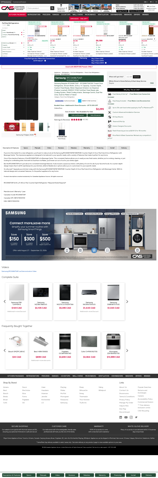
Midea (62, 390)
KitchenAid (45, 400)
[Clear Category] (22, 35)
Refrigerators (34, 15)
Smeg (81, 393)
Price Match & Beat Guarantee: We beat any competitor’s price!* (129, 136)
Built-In (4, 36)
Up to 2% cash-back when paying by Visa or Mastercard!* (133, 108)
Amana (5, 387)
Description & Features (11, 148)
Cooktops (65, 15)
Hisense (44, 393)
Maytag (63, 387)
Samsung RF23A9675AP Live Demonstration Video (19, 271)
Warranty (87, 148)
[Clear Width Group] (22, 43)
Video (49, 148)
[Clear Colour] (22, 33)
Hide (8, 25)
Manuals (37, 148)
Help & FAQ (123, 406)
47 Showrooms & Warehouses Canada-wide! (61, 9)
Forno (24, 397)
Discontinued (124, 412)
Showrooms (124, 393)
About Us (123, 387)
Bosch (5, 393)
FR (156, 2)
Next (48, 127)
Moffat (63, 393)
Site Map (122, 409)
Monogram (64, 397)
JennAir (44, 397)
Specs (26, 148)
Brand (4, 30)
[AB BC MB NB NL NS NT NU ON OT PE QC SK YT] (146, 2)
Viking (101, 387)
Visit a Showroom (96, 115)
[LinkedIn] (120, 418)
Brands (145, 15)
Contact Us (123, 390)
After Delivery (120, 8)
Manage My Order (122, 11)
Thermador (83, 397)
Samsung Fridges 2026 (25, 135)
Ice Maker (5, 53)
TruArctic (83, 403)
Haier (43, 387)
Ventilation (103, 15)
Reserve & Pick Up (119, 121)
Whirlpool (102, 390)
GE (23, 403)
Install (112, 148)
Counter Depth (6, 47)
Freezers (46, 15)
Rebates (74, 148)
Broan (5, 400)
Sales (117, 5)
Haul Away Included (129, 102)
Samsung (63, 403)
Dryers (137, 15)
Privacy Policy (124, 400)
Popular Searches (144, 387)
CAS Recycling (143, 411)
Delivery (124, 148)
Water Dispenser (7, 51)
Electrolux (26, 390)
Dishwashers (116, 15)
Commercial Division (145, 402)
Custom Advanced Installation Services (126, 112)
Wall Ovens (78, 15)
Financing (100, 148)
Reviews (61, 148)
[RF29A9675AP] (61, 129)
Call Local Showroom (77, 115)
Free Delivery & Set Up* (129, 95)
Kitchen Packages (17, 15)
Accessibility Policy (145, 399)
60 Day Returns (118, 117)
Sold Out (59, 115)
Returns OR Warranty (136, 11)
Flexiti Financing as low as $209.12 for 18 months (129, 131)
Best (5, 390)
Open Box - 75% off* (79, 19)
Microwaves (90, 15)
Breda (5, 397)
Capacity (5, 45)
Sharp (81, 387)
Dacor (24, 387)
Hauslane (45, 390)
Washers (128, 15)
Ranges (56, 15)
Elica (24, 393)
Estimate (137, 77)
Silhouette (83, 390)
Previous (4, 127)
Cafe (5, 403)
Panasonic (64, 400)
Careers (141, 396)
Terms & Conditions (127, 397)
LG (42, 403)
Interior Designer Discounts (122, 126)
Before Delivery (121, 6)
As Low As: (55, 39)
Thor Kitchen (84, 400)
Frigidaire (25, 400)
